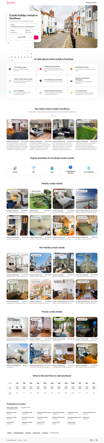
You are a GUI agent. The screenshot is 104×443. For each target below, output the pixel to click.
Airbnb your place (91, 2)
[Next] (55, 116)
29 (28, 57)
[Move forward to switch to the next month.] (31, 37)
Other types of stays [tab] (12, 407)
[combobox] (24, 27)
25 (15, 57)
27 (21, 57)
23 (31, 53)
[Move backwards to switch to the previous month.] (12, 37)
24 (12, 57)
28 (24, 57)
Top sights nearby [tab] (25, 407)
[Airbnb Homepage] (11, 2)
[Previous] (49, 116)
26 (18, 57)
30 (31, 57)
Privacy (20, 440)
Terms (25, 440)
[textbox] (17, 32)
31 (12, 60)
